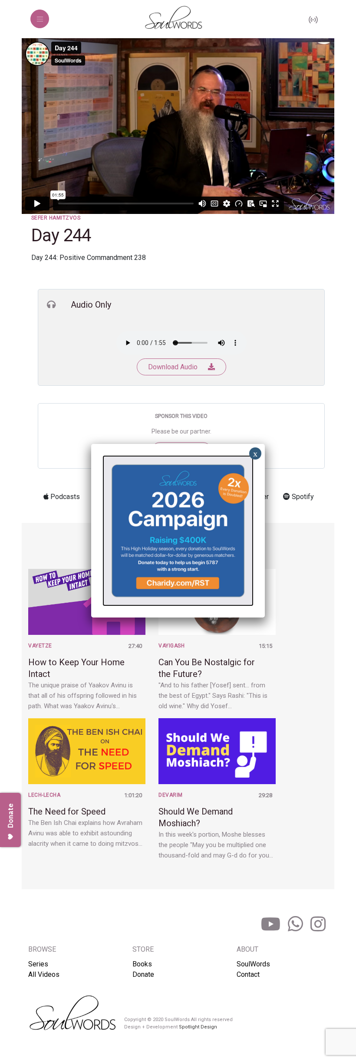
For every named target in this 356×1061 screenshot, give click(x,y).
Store (143, 949)
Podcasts (64, 497)
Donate (143, 974)
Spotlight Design (198, 1027)
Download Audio (173, 367)
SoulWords (253, 964)
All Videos (43, 974)
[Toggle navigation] (39, 19)
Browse (42, 949)
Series (38, 964)
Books (142, 964)
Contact (248, 974)
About (247, 949)
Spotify (302, 497)
